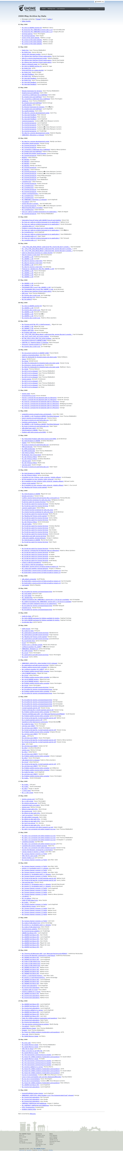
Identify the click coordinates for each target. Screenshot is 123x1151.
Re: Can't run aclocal (28, 823)
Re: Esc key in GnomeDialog (31, 1079)
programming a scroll (29, 395)
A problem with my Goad (30, 989)
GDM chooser (26, 628)
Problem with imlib (28, 330)
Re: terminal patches (28, 35)
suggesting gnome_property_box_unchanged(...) (37, 414)
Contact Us (22, 1141)
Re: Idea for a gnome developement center (35, 141)
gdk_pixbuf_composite (29, 579)
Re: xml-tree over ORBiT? (30, 728)
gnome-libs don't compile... (30, 203)
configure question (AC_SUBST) (32, 646)
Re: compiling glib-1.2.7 (29, 236)
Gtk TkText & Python (28, 452)
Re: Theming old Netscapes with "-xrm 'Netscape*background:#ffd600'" (45, 953)
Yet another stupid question (30, 143)
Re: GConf (25, 652)
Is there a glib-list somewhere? (31, 562)
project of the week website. (31, 37)
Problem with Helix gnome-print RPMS (34, 432)
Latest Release (53, 1137)
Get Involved (22, 1137)
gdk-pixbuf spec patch (29, 428)
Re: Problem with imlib (29, 332)
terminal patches (27, 33)
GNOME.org (100, 1)
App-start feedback (28, 74)
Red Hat (40, 1150)
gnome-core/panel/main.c (30, 193)
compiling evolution (28, 841)
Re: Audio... (25, 778)
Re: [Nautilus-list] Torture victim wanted (34, 487)
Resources (39, 1134)
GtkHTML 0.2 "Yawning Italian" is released (35, 342)
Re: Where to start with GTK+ (31, 813)
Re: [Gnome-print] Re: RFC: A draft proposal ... (36, 324)
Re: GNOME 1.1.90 (27, 257)
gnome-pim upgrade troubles (31, 54)
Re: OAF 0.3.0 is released (30, 371)
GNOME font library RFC (29, 933)
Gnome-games (26, 379)
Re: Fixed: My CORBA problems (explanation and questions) (41, 1032)
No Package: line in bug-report (31, 455)
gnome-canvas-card (28, 799)
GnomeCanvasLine (28, 121)
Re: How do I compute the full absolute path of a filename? (40, 401)
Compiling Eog (26, 181)
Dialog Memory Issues (29, 906)
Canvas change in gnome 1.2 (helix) (33, 851)
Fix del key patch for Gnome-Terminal (34, 502)
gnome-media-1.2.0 (28, 857)
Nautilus (24, 157)
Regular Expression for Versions (32, 91)
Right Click (25, 50)
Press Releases (53, 1135)
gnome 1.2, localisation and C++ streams (35, 868)
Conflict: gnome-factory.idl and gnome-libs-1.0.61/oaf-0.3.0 (40, 498)
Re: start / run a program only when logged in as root (39, 829)
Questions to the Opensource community (35, 722)
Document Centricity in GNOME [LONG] (34, 340)
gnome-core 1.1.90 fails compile (32, 644)
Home (43, 8)
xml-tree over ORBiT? (28, 726)
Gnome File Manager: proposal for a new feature (37, 849)
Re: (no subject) (27, 299)
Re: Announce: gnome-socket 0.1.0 (33, 365)
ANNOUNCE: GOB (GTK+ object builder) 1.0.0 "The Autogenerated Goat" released (48, 1095)
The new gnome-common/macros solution (35, 1024)
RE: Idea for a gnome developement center (36, 113)
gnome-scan (26, 750)
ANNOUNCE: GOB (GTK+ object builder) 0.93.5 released (39, 663)
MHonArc (33, 1113)
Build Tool (38, 1146)
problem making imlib (29, 1109)
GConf (24, 642)
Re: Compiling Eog (28, 185)
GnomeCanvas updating (29, 929)
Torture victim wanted (29, 483)
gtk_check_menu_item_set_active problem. (35, 336)
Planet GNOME (53, 1138)
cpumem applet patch (29, 508)
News (51, 1134)
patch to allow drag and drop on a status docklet (37, 252)
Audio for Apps (26, 616)
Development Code (41, 1144)
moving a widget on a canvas (31, 991)
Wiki (37, 1138)
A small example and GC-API (31, 708)
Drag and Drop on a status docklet (33, 70)
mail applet (25, 585)
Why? (23, 744)
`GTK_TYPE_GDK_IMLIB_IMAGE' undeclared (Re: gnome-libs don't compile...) (46, 246)
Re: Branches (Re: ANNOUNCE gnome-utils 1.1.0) (37, 29)
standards (29, 1150)
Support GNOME (23, 1140)
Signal (24, 359)
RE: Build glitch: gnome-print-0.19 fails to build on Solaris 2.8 (41, 570)
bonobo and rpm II (28, 496)
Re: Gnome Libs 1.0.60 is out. (31, 295)
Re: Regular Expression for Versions (33, 107)
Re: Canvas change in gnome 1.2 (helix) (34, 854)
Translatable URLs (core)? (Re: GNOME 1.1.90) (36, 287)
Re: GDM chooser (27, 650)
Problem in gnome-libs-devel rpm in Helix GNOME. (38, 228)
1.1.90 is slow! (26, 790)
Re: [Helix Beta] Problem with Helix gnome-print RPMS (39, 438)
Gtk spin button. (27, 524)
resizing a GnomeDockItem (30, 355)
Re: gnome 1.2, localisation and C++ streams (36, 874)
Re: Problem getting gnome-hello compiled (35, 671)
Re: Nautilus (25, 159)
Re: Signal (25, 361)
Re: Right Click (26, 52)
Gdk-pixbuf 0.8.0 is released (31, 760)
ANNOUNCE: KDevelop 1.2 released (33, 135)
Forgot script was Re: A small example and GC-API (38, 710)
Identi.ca (52, 1143)
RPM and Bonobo (27, 446)
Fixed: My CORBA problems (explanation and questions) (39, 1018)
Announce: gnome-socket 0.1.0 (32, 344)
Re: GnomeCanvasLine (29, 123)
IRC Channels (39, 1141)
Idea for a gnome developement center (34, 58)
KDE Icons (25, 293)
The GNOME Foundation (25, 1143)
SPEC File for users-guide (30, 855)
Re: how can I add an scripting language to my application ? (41, 222)
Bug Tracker (39, 1143)
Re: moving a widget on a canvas (32, 1010)
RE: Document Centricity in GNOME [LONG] (35, 353)
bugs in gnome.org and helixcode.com (34, 418)
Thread (38, 19)
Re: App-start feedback (29, 78)
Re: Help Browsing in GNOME (31, 440)
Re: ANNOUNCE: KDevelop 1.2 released (34, 199)
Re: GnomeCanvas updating (31, 931)
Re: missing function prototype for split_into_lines (37, 510)
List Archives (61, 8)
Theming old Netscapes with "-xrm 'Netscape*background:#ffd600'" (43, 714)
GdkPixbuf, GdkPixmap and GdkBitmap (34, 1103)
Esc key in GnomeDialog (29, 1075)
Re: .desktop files (27, 597)
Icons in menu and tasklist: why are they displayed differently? (41, 1077)
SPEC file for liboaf (28, 1048)
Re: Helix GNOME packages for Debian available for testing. (41, 618)
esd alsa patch (26, 461)
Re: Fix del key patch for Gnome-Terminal (35, 504)
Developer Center (40, 1135)
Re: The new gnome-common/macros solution (36, 1054)
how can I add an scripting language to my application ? (39, 211)
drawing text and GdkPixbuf (30, 93)
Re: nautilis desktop (28, 111)
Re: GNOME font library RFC (30, 935)
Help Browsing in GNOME (30, 430)
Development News (55, 1141)
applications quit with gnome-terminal (34, 536)
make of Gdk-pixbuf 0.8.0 (30, 900)
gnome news (26, 393)
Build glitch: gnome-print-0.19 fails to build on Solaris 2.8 (40, 566)
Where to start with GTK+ (30, 809)
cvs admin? (25, 896)
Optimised (21, 1150)
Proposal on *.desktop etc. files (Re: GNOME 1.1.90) (38, 269)
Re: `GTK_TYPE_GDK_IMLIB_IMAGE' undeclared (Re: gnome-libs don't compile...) (47, 248)
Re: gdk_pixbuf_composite (30, 817)
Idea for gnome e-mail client (31, 254)
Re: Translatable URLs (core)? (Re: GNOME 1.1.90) (37, 289)
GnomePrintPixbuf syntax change (32, 1093)
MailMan (51, 1150)
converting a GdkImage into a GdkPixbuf (35, 95)
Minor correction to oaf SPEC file (32, 1051)
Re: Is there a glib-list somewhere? (33, 564)
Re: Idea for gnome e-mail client (32, 260)
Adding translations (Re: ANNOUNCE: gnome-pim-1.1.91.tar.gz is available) (45, 599)
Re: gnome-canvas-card (29, 803)
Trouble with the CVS (28, 297)
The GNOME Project (25, 1134)
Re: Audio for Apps (28, 630)
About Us (21, 1135)
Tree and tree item (28, 882)
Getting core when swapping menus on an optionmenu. (39, 603)
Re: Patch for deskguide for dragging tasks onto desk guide (40, 363)
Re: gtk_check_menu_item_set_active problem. (37, 338)
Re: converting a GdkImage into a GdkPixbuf (36, 99)
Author (50, 19)
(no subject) (25, 201)
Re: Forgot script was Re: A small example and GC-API (39, 718)
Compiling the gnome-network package (34, 845)
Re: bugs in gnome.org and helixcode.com (35, 420)
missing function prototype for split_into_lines (36, 500)
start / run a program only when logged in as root (37, 827)
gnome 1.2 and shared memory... (32, 975)
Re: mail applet (27, 593)
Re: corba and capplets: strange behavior (35, 568)
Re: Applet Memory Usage (30, 1036)
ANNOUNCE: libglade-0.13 (30, 648)
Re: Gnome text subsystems (31, 987)
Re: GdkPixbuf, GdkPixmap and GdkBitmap (35, 1105)
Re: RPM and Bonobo (28, 449)
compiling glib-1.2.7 (28, 226)
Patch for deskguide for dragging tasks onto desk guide (39, 357)
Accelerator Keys (27, 622)
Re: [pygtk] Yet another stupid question (34, 153)
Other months (26, 21)
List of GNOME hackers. (29, 673)
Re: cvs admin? (26, 898)
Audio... (24, 736)
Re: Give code (26, 1042)
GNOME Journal (54, 1140)
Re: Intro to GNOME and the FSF (32, 27)
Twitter (51, 1144)
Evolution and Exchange (29, 422)
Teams (21, 1138)
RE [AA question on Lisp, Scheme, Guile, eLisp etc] (38, 479)
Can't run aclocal (27, 815)
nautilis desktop (27, 105)
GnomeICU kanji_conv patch (31, 805)
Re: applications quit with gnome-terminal (35, 632)
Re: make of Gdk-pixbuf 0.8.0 (31, 923)
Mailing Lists (51, 8)
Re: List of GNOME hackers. (30, 679)
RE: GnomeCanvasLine (29, 175)
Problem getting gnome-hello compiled (34, 667)
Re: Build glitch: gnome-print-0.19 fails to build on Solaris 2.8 (41, 572)
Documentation (40, 1137)
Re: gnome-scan (27, 811)
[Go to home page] (30, 11)
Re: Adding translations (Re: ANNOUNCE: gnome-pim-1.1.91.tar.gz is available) (47, 601)
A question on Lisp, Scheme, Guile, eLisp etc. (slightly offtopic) (41, 477)
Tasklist (24, 442)
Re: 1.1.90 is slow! (27, 792)
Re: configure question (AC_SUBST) (33, 669)
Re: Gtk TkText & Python (29, 456)
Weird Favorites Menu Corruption (32, 207)
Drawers (24, 1030)
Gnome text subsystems (29, 985)
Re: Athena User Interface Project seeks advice (37, 56)
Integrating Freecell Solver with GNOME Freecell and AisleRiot (41, 220)
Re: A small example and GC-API (32, 720)
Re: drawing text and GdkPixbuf (32, 97)
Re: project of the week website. (32, 39)
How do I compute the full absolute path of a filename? (39, 397)
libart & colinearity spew (29, 64)
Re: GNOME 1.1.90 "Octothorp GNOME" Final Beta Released (40, 416)
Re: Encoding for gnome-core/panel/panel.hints (37, 591)
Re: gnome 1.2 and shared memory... (33, 977)
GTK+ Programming (28, 1107)
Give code (25, 1034)
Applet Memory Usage (29, 1028)
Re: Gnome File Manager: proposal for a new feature (38, 955)
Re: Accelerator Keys (28, 640)
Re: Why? (25, 748)
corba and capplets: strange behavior (34, 538)
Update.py (25, 101)
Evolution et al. (26, 607)
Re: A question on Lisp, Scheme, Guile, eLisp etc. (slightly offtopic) (43, 481)
